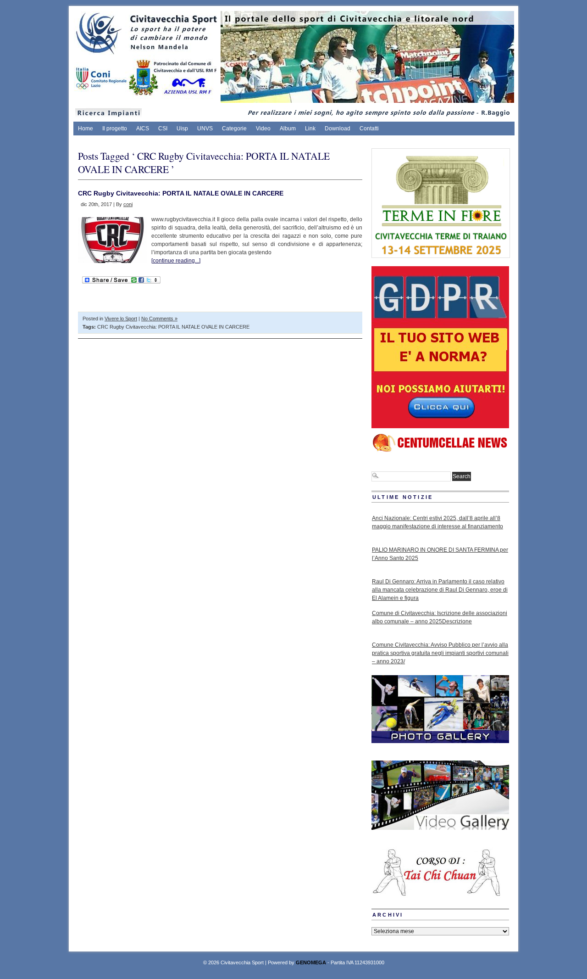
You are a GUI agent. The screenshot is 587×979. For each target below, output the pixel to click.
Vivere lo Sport (121, 318)
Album (288, 128)
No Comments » (159, 318)
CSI (162, 128)
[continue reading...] (175, 260)
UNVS (205, 128)
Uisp (182, 128)
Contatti (369, 128)
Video (263, 128)
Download (337, 128)
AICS (142, 128)
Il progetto (114, 128)
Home (85, 128)
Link (310, 128)
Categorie (234, 128)
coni (128, 204)
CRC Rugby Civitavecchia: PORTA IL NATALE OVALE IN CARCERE (180, 193)
